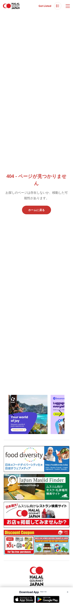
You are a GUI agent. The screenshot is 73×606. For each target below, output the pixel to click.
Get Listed (45, 5)
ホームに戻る (36, 210)
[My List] (57, 6)
